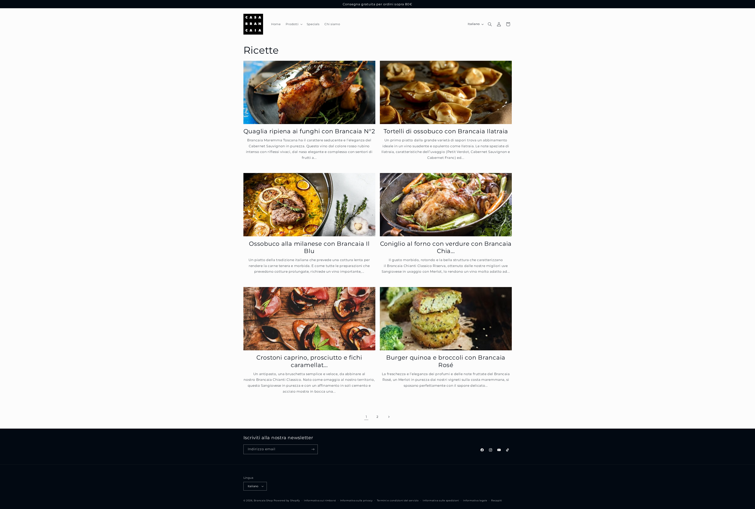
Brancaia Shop (263, 500)
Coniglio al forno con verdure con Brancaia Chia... (446, 247)
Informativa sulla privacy (356, 500)
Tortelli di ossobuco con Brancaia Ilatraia (446, 131)
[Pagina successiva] (388, 416)
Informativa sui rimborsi (320, 500)
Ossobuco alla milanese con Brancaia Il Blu (309, 247)
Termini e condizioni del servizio (398, 500)
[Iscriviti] (312, 449)
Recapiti (496, 500)
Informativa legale (475, 500)
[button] (293, 24)
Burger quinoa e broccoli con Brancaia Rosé (445, 361)
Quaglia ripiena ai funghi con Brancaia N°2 (309, 131)
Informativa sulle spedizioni (441, 500)
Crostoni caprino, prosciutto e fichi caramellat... (309, 361)
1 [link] (366, 417)
